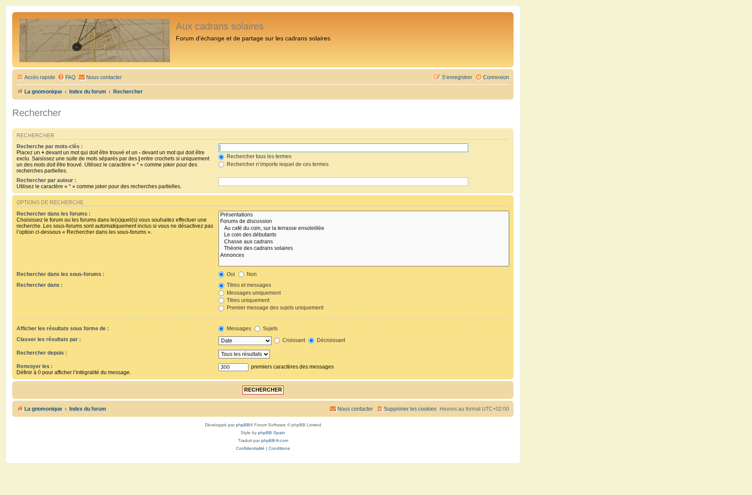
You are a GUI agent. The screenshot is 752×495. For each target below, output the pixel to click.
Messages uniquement (253, 293)
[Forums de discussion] (363, 221)
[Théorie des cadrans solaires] (363, 248)
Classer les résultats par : (49, 339)
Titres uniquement (247, 300)
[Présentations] (363, 215)
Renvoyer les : (35, 366)
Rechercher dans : (40, 285)
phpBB (243, 424)
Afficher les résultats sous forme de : (63, 329)
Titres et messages (248, 285)
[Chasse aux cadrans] (363, 242)
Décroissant (330, 340)
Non (251, 274)
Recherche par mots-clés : (50, 146)
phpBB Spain (271, 432)
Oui (230, 274)
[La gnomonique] (95, 39)
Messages (238, 329)
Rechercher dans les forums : (54, 214)
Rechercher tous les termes (258, 156)
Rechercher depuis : (42, 353)
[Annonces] (363, 255)
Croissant (293, 340)
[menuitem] (66, 77)
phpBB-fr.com (274, 440)
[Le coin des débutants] (363, 235)
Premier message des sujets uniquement (274, 308)
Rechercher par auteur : (46, 180)
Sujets (270, 329)
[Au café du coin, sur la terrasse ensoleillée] (363, 228)
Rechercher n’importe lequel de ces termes (277, 164)
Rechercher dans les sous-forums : (60, 274)
